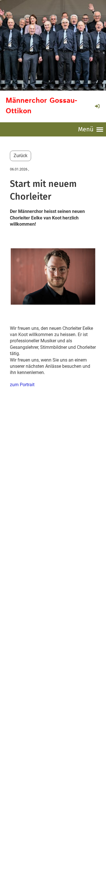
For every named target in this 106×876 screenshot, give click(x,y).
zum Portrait (22, 384)
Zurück (20, 155)
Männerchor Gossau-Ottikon (41, 106)
